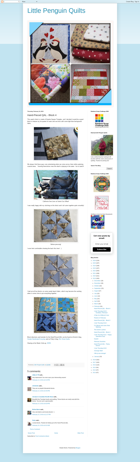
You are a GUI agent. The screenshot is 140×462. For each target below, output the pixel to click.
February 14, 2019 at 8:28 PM (41, 403)
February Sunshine (99, 341)
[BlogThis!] (57, 365)
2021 (94, 273)
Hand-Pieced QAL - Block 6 (102, 308)
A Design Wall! (98, 351)
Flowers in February (100, 318)
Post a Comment (35, 429)
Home (56, 433)
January (96, 356)
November (97, 283)
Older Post (80, 433)
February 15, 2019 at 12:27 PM (41, 414)
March (96, 303)
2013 (94, 372)
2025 (94, 263)
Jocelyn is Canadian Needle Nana (42, 397)
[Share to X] (59, 365)
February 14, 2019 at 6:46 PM (41, 391)
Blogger (78, 448)
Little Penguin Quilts (56, 10)
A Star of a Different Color (101, 315)
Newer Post (31, 433)
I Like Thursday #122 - (100, 323)
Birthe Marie (36, 409)
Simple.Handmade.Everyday (36, 339)
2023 (94, 268)
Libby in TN (35, 375)
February (97, 306)
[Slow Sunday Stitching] (102, 209)
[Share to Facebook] (61, 365)
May (95, 298)
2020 (94, 276)
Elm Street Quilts (64, 339)
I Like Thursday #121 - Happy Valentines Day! (103, 335)
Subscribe (101, 249)
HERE (49, 343)
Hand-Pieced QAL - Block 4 (102, 332)
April (95, 301)
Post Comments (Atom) (42, 436)
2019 (94, 278)
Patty (34, 420)
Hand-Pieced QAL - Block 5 (102, 320)
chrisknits (35, 386)
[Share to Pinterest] (63, 365)
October (96, 286)
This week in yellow (100, 329)
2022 (94, 271)
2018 (94, 360)
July (95, 293)
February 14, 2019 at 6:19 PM (41, 380)
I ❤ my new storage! (100, 353)
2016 (94, 365)
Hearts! (96, 339)
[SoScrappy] (102, 128)
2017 (94, 362)
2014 (94, 370)
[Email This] (55, 365)
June (96, 296)
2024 (94, 265)
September (97, 288)
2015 (94, 367)
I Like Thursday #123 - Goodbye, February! (101, 311)
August (96, 291)
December (97, 280)
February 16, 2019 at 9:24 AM (41, 425)
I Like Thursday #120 (100, 348)
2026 (94, 260)
